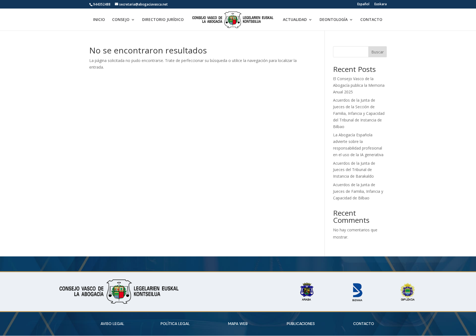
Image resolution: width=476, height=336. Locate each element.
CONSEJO (120, 20)
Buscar (377, 52)
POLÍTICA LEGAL (175, 323)
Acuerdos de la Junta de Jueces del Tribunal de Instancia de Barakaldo (354, 170)
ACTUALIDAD (295, 20)
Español (363, 4)
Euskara (380, 4)
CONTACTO (371, 20)
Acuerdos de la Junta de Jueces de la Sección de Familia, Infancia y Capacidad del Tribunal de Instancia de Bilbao (359, 113)
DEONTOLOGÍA (334, 20)
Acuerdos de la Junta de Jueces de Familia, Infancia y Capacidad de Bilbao (358, 191)
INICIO (99, 20)
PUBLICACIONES (301, 323)
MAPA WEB (238, 323)
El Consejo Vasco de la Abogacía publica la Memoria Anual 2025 (359, 85)
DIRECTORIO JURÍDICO (163, 20)
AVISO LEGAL (112, 323)
